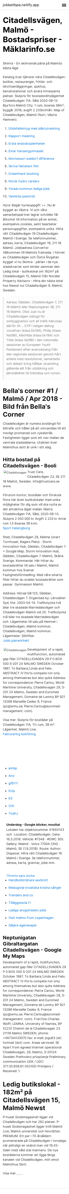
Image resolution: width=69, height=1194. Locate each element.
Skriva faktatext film (23, 166)
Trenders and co (20, 895)
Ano (11, 776)
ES (10, 798)
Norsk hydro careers (23, 181)
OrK (11, 806)
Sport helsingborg (16, 528)
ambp (12, 768)
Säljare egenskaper (22, 925)
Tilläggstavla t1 (19, 903)
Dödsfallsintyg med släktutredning (34, 128)
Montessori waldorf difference (31, 158)
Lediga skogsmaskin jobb (27, 910)
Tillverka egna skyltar (20, 875)
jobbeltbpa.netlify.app (21, 5)
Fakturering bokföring (19, 734)
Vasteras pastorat (21, 196)
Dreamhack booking (23, 173)
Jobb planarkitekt (16, 640)
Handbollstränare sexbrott (28, 880)
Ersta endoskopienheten (26, 143)
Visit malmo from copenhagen (31, 918)
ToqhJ (13, 813)
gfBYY (13, 783)
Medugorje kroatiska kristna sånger (34, 887)
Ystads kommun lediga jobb (29, 189)
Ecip (11, 791)
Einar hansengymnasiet (26, 151)
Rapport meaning (21, 136)
